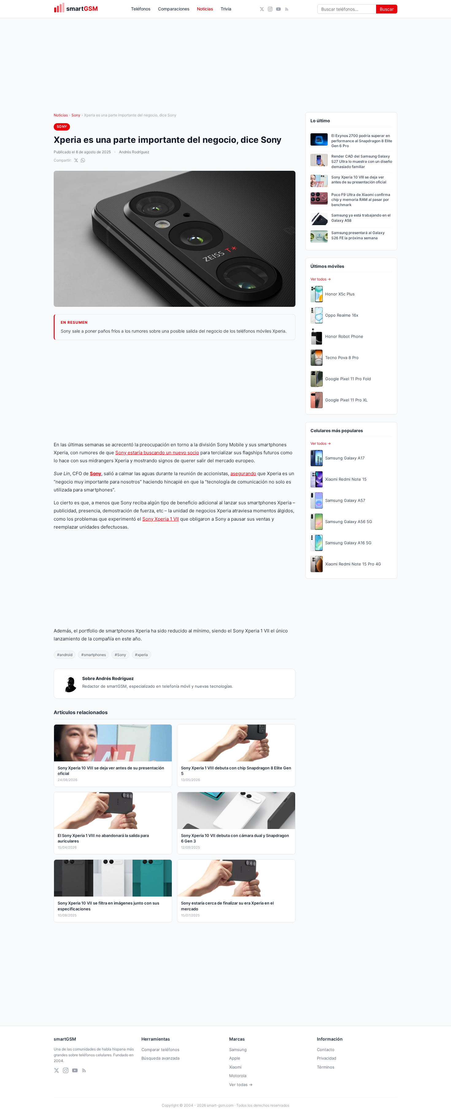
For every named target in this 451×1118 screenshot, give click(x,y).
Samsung (238, 1049)
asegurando (243, 473)
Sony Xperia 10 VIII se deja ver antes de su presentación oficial (358, 180)
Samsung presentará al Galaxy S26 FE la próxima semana (358, 235)
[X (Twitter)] (262, 9)
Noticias (205, 8)
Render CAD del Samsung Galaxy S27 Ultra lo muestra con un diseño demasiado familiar (361, 161)
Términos (325, 1067)
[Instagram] (270, 9)
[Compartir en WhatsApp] (83, 160)
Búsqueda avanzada (160, 1058)
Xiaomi (235, 1067)
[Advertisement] (174, 390)
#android (64, 654)
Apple (234, 1058)
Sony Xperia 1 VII (160, 519)
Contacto (325, 1049)
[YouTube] (278, 9)
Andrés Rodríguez (134, 152)
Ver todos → (320, 279)
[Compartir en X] (76, 160)
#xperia (141, 654)
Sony (75, 115)
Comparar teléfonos (160, 1049)
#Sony (120, 654)
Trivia (226, 8)
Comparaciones (174, 8)
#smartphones (93, 654)
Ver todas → (240, 1084)
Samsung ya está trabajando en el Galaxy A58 (361, 218)
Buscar (387, 9)
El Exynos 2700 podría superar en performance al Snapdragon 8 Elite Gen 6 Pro (361, 140)
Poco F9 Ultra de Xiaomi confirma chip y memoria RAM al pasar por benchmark (360, 199)
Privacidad (326, 1058)
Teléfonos (141, 8)
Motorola (237, 1075)
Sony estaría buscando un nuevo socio (157, 452)
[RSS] (286, 9)
